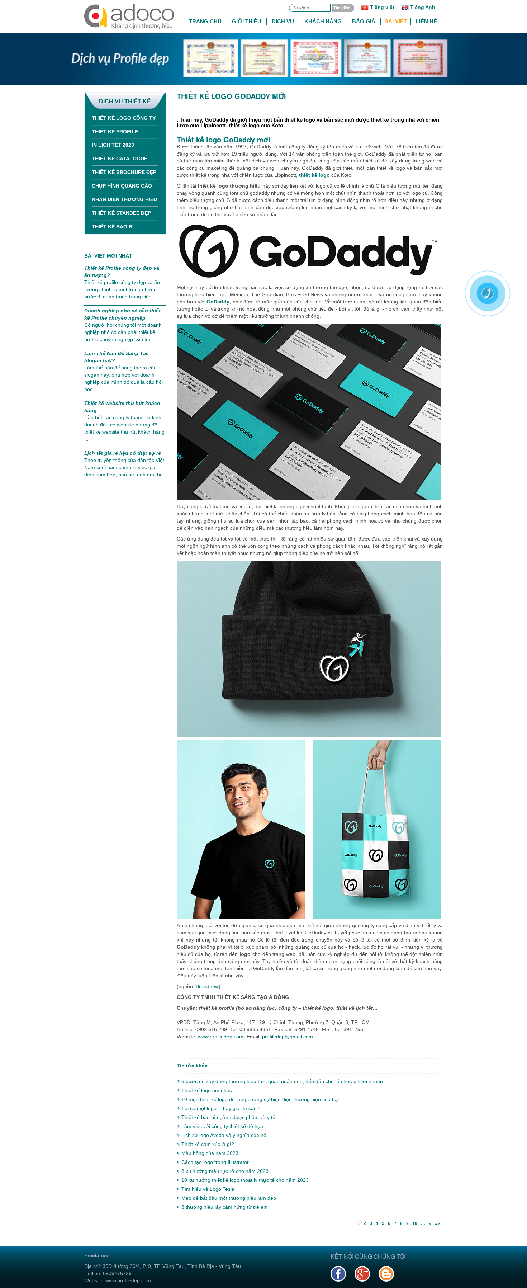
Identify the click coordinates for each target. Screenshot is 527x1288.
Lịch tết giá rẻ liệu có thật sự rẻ (122, 453)
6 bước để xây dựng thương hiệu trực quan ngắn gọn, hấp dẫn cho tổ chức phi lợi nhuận (282, 1081)
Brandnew (206, 986)
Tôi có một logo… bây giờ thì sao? (220, 1108)
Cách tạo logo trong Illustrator (215, 1162)
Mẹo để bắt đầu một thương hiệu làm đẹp (228, 1198)
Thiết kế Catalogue (119, 158)
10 (414, 1223)
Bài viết (395, 21)
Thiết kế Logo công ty (124, 118)
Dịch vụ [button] (283, 21)
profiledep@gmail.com (287, 1036)
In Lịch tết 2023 (113, 145)
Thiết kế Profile (115, 132)
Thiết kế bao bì (113, 227)
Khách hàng (323, 21)
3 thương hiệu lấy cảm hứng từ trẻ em (224, 1207)
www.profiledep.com (220, 1036)
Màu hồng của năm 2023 (209, 1153)
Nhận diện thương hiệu (124, 199)
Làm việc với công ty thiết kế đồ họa (222, 1126)
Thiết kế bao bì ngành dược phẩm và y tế (228, 1117)
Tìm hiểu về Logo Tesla (207, 1189)
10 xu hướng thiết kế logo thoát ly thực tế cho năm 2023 (245, 1180)
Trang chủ (205, 21)
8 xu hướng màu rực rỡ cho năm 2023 (225, 1171)
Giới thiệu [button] (246, 21)
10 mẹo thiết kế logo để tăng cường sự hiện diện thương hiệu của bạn (261, 1099)
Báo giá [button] (363, 21)
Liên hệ (426, 21)
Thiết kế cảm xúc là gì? (207, 1144)
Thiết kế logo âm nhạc (206, 1090)
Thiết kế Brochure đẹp (124, 172)
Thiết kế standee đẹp (121, 213)
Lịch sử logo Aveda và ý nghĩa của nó (223, 1135)
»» (437, 1223)
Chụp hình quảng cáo (122, 186)
